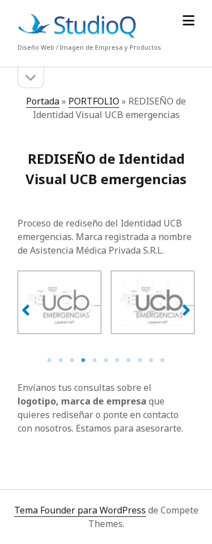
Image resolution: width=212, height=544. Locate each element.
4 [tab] (83, 360)
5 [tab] (95, 360)
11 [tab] (162, 360)
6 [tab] (106, 360)
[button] (25, 310)
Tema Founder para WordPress (80, 510)
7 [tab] (117, 360)
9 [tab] (140, 360)
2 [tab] (61, 360)
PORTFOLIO (93, 101)
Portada (42, 101)
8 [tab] (129, 360)
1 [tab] (49, 360)
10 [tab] (151, 360)
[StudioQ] (77, 36)
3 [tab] (72, 360)
